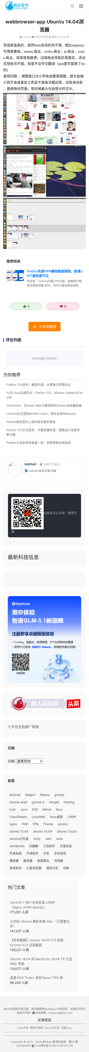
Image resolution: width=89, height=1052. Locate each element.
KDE (35, 809)
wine (59, 838)
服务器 (27, 860)
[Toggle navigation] (81, 6)
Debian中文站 (51, 1027)
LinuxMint (38, 817)
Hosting (69, 802)
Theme (48, 824)
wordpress (17, 846)
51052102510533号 (61, 1045)
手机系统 (60, 853)
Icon (13, 809)
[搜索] (72, 6)
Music (48, 1041)
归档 (11, 761)
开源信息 (66, 846)
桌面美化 (43, 860)
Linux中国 (22, 1027)
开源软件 (32, 853)
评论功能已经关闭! (44, 358)
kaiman (26, 36)
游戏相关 (16, 868)
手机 (46, 853)
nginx (13, 824)
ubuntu (63, 824)
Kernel (47, 809)
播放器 (14, 860)
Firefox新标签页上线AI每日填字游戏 (30, 422)
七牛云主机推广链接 (23, 727)
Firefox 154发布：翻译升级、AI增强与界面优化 (38, 384)
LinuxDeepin (18, 817)
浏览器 (58, 860)
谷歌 (66, 868)
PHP (25, 824)
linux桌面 (56, 817)
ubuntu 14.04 (42, 831)
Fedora (45, 795)
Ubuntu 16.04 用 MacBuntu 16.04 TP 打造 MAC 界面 (41, 961)
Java (23, 809)
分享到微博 (47, 326)
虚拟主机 (52, 868)
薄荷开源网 (36, 1027)
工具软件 (49, 846)
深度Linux (66, 1027)
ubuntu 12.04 (19, 831)
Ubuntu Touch (67, 831)
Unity (37, 838)
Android (15, 795)
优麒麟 (33, 846)
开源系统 (16, 853)
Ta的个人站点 (51, 464)
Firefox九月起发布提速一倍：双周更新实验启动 (38, 442)
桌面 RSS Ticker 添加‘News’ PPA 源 (36, 978)
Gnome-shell (18, 802)
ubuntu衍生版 (19, 838)
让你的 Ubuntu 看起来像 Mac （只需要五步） (40, 923)
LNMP (71, 817)
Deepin (30, 795)
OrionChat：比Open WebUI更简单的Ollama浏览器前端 (44, 405)
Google (54, 802)
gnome (59, 795)
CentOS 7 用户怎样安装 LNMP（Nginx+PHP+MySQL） (32, 904)
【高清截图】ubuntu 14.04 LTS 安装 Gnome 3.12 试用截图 (37, 942)
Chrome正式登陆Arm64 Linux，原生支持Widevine (41, 413)
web (48, 838)
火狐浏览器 (33, 868)
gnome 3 (38, 802)
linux (59, 809)
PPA (35, 824)
